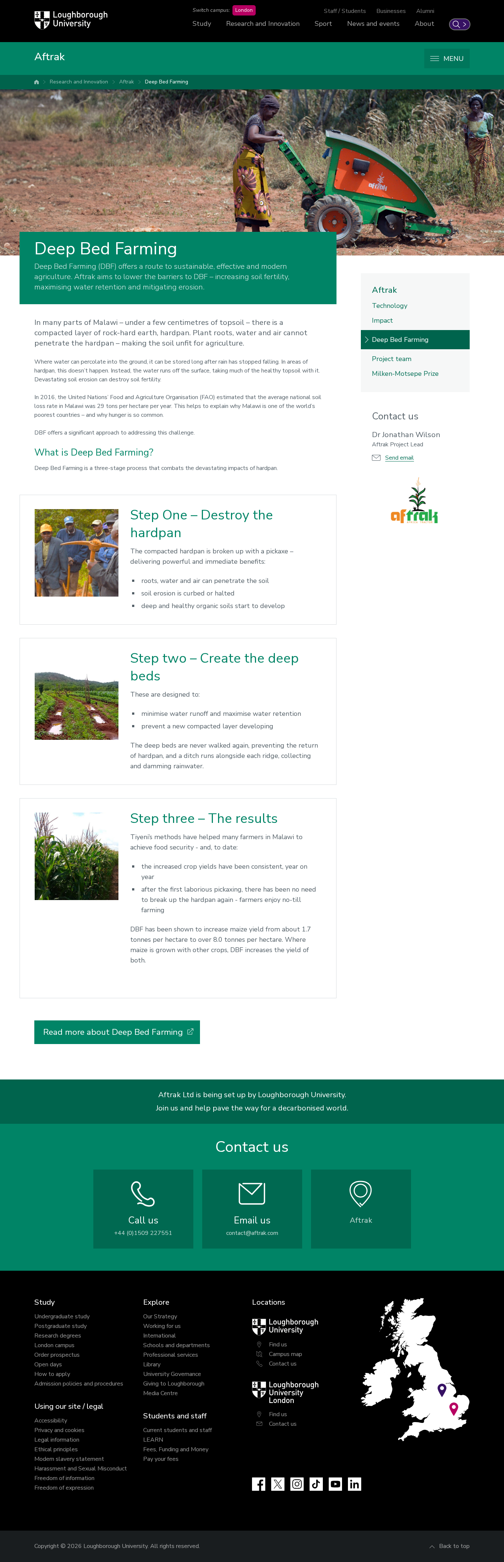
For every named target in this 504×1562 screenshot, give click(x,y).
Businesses (391, 11)
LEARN (153, 1440)
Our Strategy (160, 1316)
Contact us (283, 1364)
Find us (278, 1344)
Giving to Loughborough (173, 1384)
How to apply (52, 1374)
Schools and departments (176, 1345)
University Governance (172, 1374)
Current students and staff (177, 1430)
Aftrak (126, 81)
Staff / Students (345, 11)
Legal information (56, 1440)
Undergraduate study (62, 1316)
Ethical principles (56, 1449)
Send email (399, 458)
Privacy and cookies (59, 1430)
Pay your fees (161, 1459)
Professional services (170, 1355)
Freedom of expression (64, 1488)
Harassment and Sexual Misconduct (80, 1469)
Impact (382, 320)
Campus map (285, 1354)
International (159, 1336)
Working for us (162, 1326)
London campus (54, 1345)
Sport (323, 23)
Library (151, 1364)
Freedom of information (64, 1478)
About (424, 23)
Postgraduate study (60, 1326)
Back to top (454, 1546)
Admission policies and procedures (78, 1384)
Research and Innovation (263, 23)
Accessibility (50, 1421)
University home (36, 82)
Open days (48, 1364)
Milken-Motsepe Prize (405, 373)
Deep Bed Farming (166, 81)
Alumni (425, 11)
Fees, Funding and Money (175, 1449)
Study (202, 23)
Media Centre (160, 1393)
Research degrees (57, 1336)
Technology (389, 305)
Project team (391, 358)
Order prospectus (57, 1355)
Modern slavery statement (69, 1459)
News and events (373, 23)
